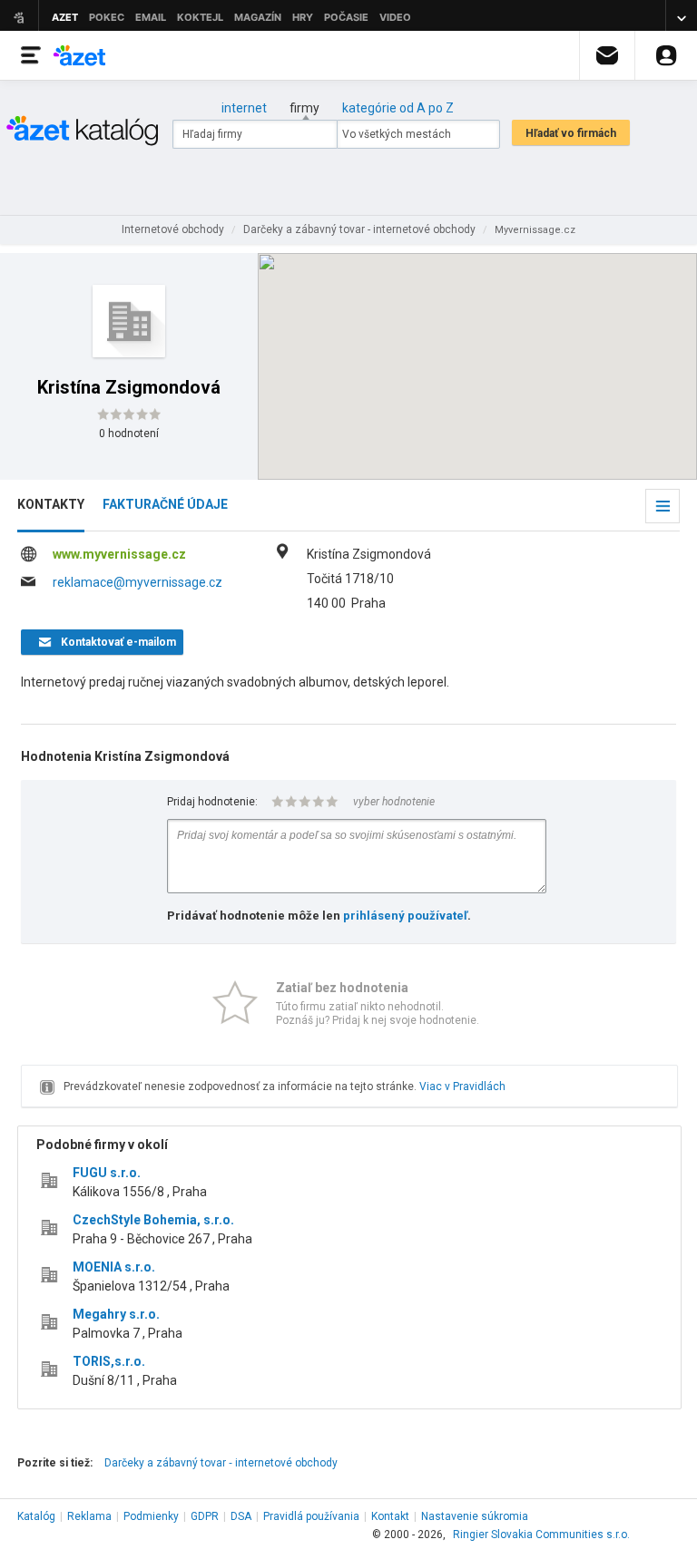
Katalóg (36, 1516)
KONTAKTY (50, 504)
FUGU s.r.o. (107, 1172)
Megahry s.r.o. (116, 1314)
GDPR (205, 1516)
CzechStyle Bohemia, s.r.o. (153, 1220)
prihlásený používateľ (405, 915)
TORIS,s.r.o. (109, 1361)
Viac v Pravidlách (462, 1086)
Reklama (89, 1516)
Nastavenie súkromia (474, 1516)
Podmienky (151, 1516)
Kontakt (390, 1516)
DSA (241, 1516)
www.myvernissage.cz (119, 554)
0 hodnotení (129, 433)
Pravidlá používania (311, 1516)
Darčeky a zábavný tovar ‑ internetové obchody (221, 1463)
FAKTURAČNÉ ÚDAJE (165, 504)
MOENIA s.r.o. (114, 1267)
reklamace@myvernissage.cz (137, 582)
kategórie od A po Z (398, 108)
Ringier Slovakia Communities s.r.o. (541, 1534)
